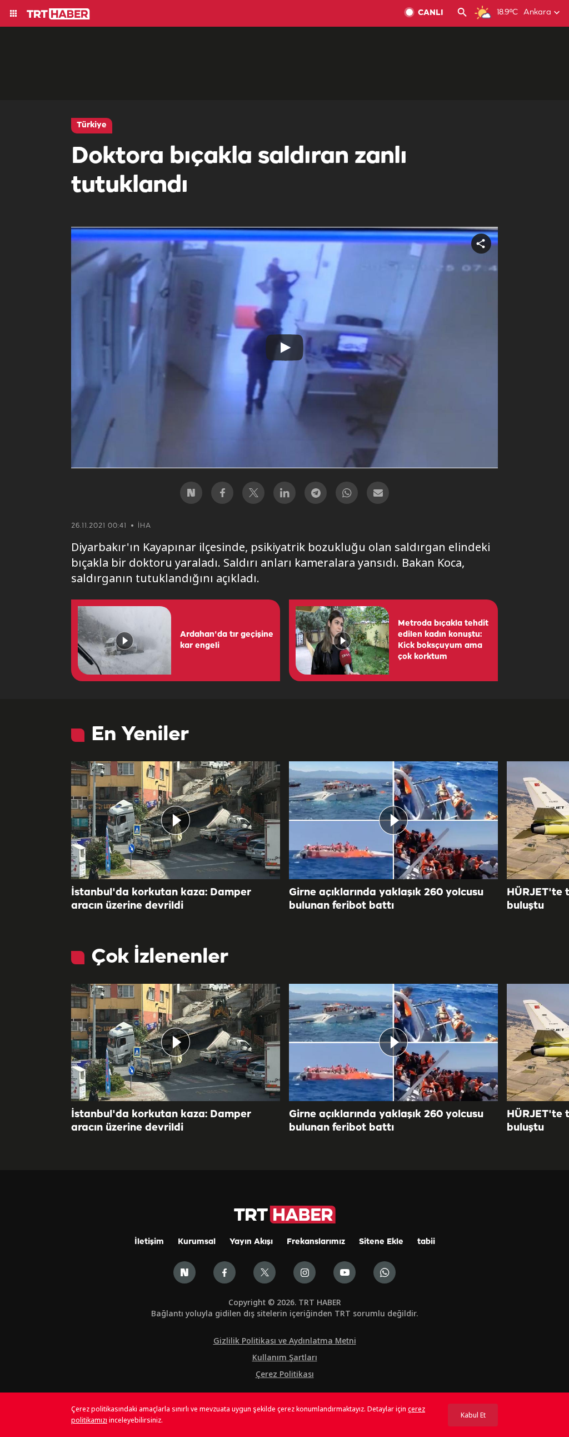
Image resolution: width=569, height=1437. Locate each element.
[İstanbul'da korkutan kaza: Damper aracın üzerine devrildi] (175, 820)
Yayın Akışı (251, 1242)
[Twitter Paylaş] (253, 493)
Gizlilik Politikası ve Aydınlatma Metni (284, 1340)
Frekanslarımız (316, 1242)
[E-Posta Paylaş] (378, 493)
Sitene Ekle (381, 1242)
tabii (426, 1242)
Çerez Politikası (285, 1374)
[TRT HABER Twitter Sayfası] (264, 1272)
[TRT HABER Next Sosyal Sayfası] (184, 1272)
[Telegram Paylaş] (316, 493)
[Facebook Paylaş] (222, 493)
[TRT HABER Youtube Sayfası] (344, 1272)
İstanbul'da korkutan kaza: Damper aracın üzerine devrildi (161, 899)
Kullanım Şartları (284, 1357)
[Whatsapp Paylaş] (347, 493)
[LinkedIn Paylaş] (284, 493)
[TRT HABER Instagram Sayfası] (304, 1272)
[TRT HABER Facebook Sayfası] (224, 1272)
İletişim (149, 1242)
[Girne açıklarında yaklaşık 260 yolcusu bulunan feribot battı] (393, 820)
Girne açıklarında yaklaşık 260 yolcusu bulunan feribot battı (386, 899)
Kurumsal (197, 1242)
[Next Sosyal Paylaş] (191, 493)
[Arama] (462, 13)
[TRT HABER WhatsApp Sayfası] (384, 1272)
